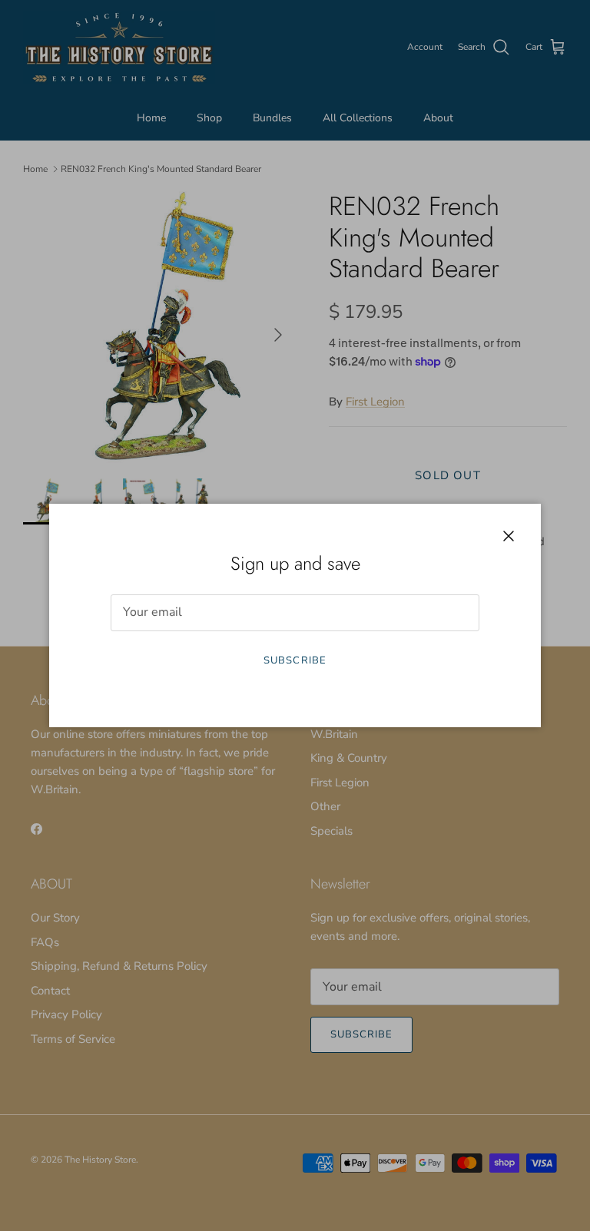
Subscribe (295, 660)
